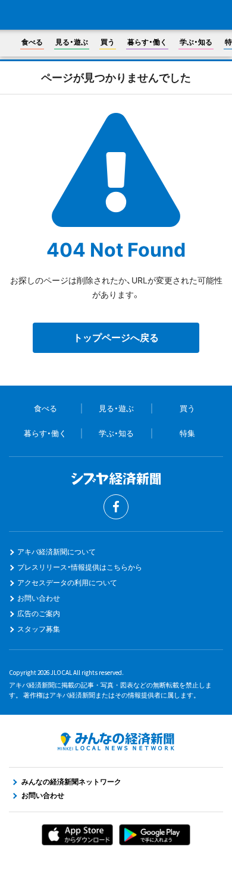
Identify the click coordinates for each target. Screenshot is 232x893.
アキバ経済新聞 (116, 15)
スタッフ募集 (38, 628)
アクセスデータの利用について (67, 582)
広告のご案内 (38, 613)
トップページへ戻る (116, 337)
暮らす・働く (147, 41)
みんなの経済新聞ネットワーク (116, 741)
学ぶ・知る (196, 41)
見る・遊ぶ (71, 41)
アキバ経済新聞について (56, 551)
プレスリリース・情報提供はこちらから (79, 567)
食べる (32, 41)
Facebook (116, 506)
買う (108, 41)
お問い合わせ (38, 598)
